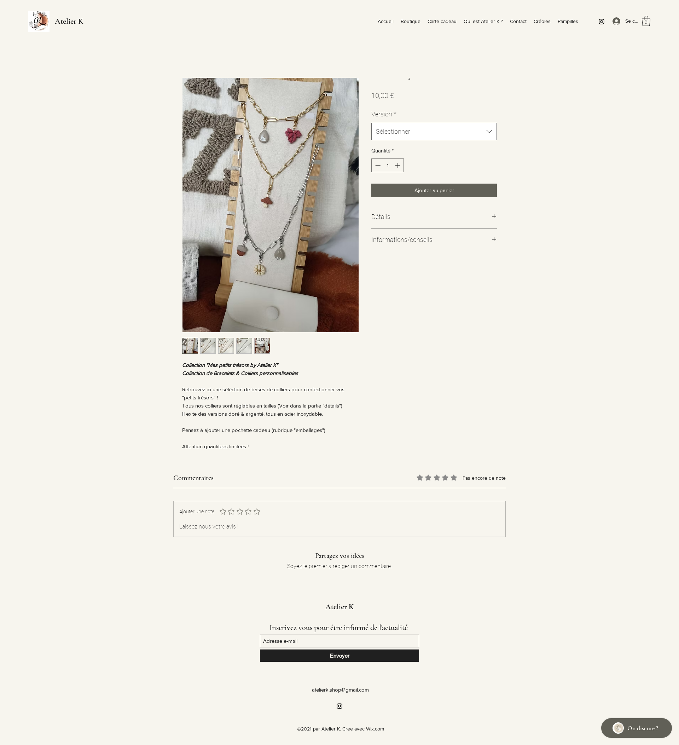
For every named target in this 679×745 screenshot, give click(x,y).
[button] (646, 21)
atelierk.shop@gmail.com (340, 690)
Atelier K (69, 21)
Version (383, 114)
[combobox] (434, 131)
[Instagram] (601, 21)
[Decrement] (377, 165)
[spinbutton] (388, 165)
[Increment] (398, 165)
